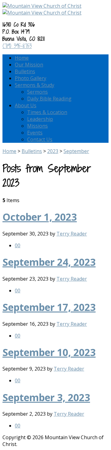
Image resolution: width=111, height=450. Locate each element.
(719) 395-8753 (17, 45)
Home (22, 57)
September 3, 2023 (46, 397)
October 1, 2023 (39, 216)
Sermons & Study (34, 85)
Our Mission (29, 64)
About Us (25, 105)
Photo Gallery (30, 78)
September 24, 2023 (49, 262)
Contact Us (39, 139)
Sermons (37, 91)
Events (35, 132)
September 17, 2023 (49, 307)
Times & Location (47, 112)
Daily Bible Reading (49, 98)
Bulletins (25, 71)
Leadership (40, 119)
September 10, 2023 (49, 352)
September (76, 151)
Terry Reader (71, 233)
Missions (37, 125)
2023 (52, 151)
